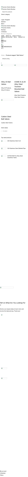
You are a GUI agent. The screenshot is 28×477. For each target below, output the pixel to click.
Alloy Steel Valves (19, 97)
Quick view (7, 79)
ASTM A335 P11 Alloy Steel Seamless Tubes (15, 156)
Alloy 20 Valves (5, 90)
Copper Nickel (5, 402)
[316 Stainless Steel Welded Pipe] (3, 150)
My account (4, 456)
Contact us (4, 451)
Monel (3, 417)
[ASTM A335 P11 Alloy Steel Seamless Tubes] (3, 157)
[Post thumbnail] (4, 371)
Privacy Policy (5, 465)
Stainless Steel (5, 426)
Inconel (3, 411)
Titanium (3, 431)
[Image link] (8, 315)
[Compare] (3, 79)
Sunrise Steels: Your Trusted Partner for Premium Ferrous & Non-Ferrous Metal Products (16, 370)
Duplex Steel (4, 405)
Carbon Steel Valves (7, 122)
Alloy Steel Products (20, 95)
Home (3, 55)
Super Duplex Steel (6, 429)
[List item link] (14, 335)
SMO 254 (3, 423)
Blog (2, 448)
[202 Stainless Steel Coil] (3, 142)
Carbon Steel (4, 399)
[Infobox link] (14, 235)
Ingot (2, 414)
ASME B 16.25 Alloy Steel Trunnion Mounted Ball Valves (20, 86)
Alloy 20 (3, 391)
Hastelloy (3, 408)
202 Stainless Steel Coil (14, 141)
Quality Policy (5, 442)
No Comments (21, 374)
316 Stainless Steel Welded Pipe (16, 148)
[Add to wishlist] (11, 79)
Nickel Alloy (4, 420)
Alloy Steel (4, 394)
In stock (5, 131)
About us (3, 439)
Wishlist (3, 459)
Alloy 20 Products (6, 88)
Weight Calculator (6, 445)
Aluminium (4, 396)
